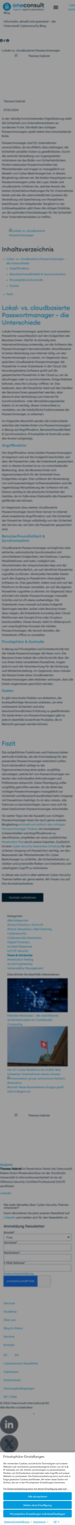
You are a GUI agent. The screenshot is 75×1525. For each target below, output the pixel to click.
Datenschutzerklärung (16, 1521)
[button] (37, 1496)
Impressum (39, 1521)
